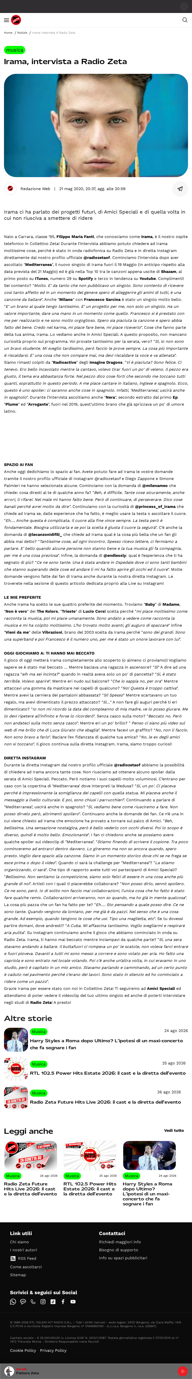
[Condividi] (180, 189)
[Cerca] (185, 20)
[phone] (33, 1302)
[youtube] (73, 1302)
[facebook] (63, 1302)
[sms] (23, 1302)
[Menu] (6, 20)
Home (8, 32)
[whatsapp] (13, 1302)
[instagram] (43, 1302)
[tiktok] (53, 1302)
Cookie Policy (23, 1350)
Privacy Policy (53, 1350)
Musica (14, 50)
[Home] (16, 20)
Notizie (22, 32)
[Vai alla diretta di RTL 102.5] (183, 1371)
